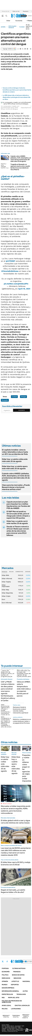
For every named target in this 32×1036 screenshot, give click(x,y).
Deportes (15, 985)
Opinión (5, 981)
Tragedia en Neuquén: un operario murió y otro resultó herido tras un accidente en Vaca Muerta (20, 166)
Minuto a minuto (7, 803)
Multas (4, 1009)
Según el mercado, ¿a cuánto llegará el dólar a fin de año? (13, 891)
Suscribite (21, 410)
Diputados (25, 11)
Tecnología (21, 994)
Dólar (8, 21)
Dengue (23, 397)
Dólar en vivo (16, 11)
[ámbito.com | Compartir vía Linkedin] (25, 49)
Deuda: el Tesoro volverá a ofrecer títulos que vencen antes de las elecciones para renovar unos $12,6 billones (18, 530)
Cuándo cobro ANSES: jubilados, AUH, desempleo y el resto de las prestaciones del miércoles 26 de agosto (20, 158)
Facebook (7, 961)
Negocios (17, 978)
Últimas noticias (18, 968)
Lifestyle (15, 981)
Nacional (26, 981)
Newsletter (27, 961)
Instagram (11, 961)
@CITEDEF (10, 261)
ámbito (3, 27)
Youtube (21, 961)
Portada (5, 968)
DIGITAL (6, 1016)
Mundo (4, 985)
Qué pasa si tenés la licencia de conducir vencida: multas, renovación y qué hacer (20, 710)
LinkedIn (16, 961)
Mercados (6, 978)
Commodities (19, 571)
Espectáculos (7, 994)
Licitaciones (16, 1009)
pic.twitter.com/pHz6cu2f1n (16, 284)
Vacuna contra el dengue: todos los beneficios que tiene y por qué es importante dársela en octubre (17, 90)
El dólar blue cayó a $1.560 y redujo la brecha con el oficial (15, 863)
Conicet (21, 27)
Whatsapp (26, 961)
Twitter (3, 961)
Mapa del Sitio (13, 998)
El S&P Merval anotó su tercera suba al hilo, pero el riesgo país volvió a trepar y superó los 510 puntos (18, 514)
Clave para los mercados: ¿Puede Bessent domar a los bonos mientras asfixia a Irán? (16, 487)
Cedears (27, 571)
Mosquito (5, 400)
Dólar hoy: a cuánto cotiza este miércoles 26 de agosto (15, 460)
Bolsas (11, 571)
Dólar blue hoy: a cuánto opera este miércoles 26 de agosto (14, 467)
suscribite (23, 15)
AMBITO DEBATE (25, 1016)
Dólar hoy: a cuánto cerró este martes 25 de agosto (17, 522)
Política (5, 975)
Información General (12, 26)
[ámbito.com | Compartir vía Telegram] (27, 49)
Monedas (4, 571)
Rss (3, 998)
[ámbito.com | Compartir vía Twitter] (22, 49)
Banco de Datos (18, 975)
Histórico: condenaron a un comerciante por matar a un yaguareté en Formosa (22, 721)
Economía (19, 21)
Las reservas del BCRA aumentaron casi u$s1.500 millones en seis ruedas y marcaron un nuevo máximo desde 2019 (16, 851)
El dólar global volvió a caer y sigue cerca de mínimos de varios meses (15, 821)
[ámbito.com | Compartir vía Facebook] (20, 49)
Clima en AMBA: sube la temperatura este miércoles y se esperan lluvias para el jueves (24, 689)
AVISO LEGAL (6, 1005)
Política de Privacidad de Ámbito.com (12, 1001)
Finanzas (16, 972)
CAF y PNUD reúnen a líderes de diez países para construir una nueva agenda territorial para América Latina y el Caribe (8, 691)
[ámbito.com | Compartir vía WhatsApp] (18, 49)
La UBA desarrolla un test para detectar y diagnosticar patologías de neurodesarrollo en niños (16, 97)
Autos (25, 991)
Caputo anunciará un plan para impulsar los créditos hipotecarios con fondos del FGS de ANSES (18, 505)
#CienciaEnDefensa (9, 271)
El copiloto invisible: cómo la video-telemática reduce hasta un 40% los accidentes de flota (15, 452)
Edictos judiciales (22, 1005)
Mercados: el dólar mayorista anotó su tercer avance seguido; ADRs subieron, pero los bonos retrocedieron (15, 809)
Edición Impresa (8, 988)
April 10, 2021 (24, 289)
